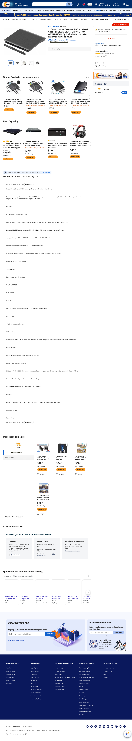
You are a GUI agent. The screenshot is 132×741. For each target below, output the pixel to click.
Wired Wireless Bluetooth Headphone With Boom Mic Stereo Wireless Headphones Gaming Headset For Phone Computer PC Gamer (80, 143)
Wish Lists (33, 683)
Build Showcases (84, 708)
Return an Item (10, 674)
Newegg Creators (84, 683)
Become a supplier (84, 668)
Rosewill (106, 677)
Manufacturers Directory (72, 551)
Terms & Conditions (12, 730)
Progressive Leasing (85, 711)
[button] (22, 4)
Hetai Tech (84, 19)
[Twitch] (116, 726)
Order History (34, 674)
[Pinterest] (108, 726)
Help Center (9, 668)
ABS (105, 674)
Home (5, 19)
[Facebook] (91, 726)
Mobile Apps (82, 696)
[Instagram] (100, 726)
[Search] (69, 4)
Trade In (81, 714)
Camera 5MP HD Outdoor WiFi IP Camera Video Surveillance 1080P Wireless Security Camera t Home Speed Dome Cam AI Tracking (81, 457)
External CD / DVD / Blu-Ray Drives (67, 19)
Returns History (35, 677)
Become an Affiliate (84, 680)
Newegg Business (109, 668)
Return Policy (10, 677)
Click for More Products (13, 517)
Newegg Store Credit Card (86, 705)
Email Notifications (36, 693)
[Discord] (120, 726)
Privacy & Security (11, 680)
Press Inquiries (59, 683)
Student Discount (84, 702)
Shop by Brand (83, 690)
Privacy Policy (22, 730)
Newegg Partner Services (86, 677)
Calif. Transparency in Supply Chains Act (48, 730)
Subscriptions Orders (37, 696)
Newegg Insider (59, 690)
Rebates (81, 693)
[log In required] (48, 445)
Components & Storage (18, 19)
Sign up (50, 634)
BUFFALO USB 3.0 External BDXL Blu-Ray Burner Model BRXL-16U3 (57, 145)
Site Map (81, 686)
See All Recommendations (31, 77)
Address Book (34, 680)
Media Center (59, 674)
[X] (96, 726)
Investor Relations (60, 671)
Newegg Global (108, 671)
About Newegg (59, 668)
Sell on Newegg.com (85, 671)
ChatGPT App (83, 699)
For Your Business (84, 674)
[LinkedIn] (104, 726)
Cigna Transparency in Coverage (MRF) (17, 734)
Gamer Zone (58, 680)
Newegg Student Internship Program (65, 677)
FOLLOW (124, 92)
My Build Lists (34, 686)
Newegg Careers (60, 686)
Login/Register (35, 668)
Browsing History (35, 671)
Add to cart (8, 110)
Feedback (29, 184)
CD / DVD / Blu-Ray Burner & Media (40, 19)
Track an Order (10, 671)
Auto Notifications (36, 699)
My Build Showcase (36, 690)
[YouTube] (112, 726)
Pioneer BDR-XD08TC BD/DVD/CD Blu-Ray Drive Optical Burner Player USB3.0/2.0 (34, 143)
